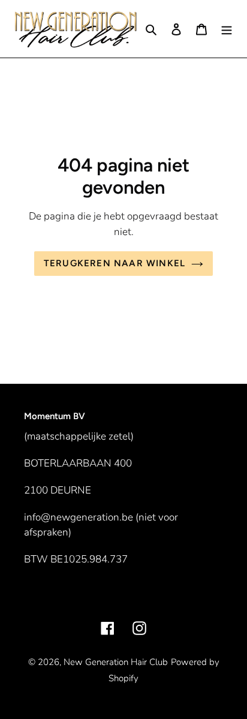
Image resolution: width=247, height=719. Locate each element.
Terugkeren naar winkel (115, 263)
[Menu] (226, 28)
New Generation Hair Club (116, 662)
